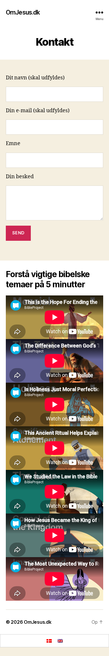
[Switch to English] (60, 641)
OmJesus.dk (23, 12)
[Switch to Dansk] (49, 641)
